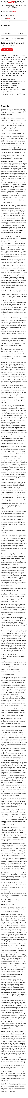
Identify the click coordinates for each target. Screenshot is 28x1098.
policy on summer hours (15, 81)
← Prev (19, 33)
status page (12, 89)
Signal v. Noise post (12, 83)
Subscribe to (9, 12)
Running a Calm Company (10, 40)
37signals (14, 7)
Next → (24, 33)
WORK (12, 2)
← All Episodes (6, 33)
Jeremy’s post (20, 73)
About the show (7, 22)
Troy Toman (13, 45)
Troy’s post (7, 75)
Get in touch (6, 26)
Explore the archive (8, 15)
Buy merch (9, 19)
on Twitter (12, 79)
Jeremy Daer (6, 45)
